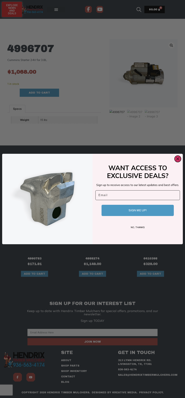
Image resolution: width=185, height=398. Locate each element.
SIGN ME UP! (138, 210)
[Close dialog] (178, 159)
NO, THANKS (138, 227)
